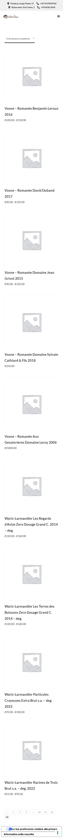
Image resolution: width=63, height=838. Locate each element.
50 (39, 812)
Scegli (32, 125)
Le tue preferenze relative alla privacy (34, 829)
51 (45, 812)
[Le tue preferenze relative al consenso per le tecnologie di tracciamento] (58, 833)
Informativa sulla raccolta (19, 834)
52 (52, 812)
